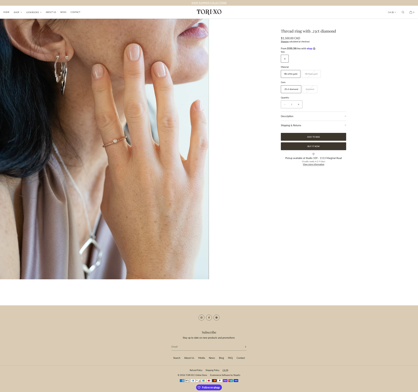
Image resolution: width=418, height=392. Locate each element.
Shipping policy (212, 370)
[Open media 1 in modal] (104, 149)
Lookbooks (32, 12)
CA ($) (391, 12)
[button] (403, 12)
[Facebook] (209, 317)
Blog (221, 357)
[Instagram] (201, 317)
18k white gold (290, 73)
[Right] (202, 148)
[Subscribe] (242, 347)
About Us (51, 12)
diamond (311, 90)
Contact (75, 12)
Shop (16, 12)
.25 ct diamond (291, 89)
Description (287, 116)
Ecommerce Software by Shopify (225, 375)
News (63, 12)
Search (176, 357)
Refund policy (196, 370)
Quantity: (285, 97)
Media (201, 357)
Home (6, 12)
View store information (313, 164)
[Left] (7, 148)
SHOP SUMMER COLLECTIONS (209, 2)
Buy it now (313, 146)
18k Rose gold (313, 75)
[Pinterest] (216, 317)
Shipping (285, 41)
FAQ (230, 357)
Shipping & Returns (291, 125)
